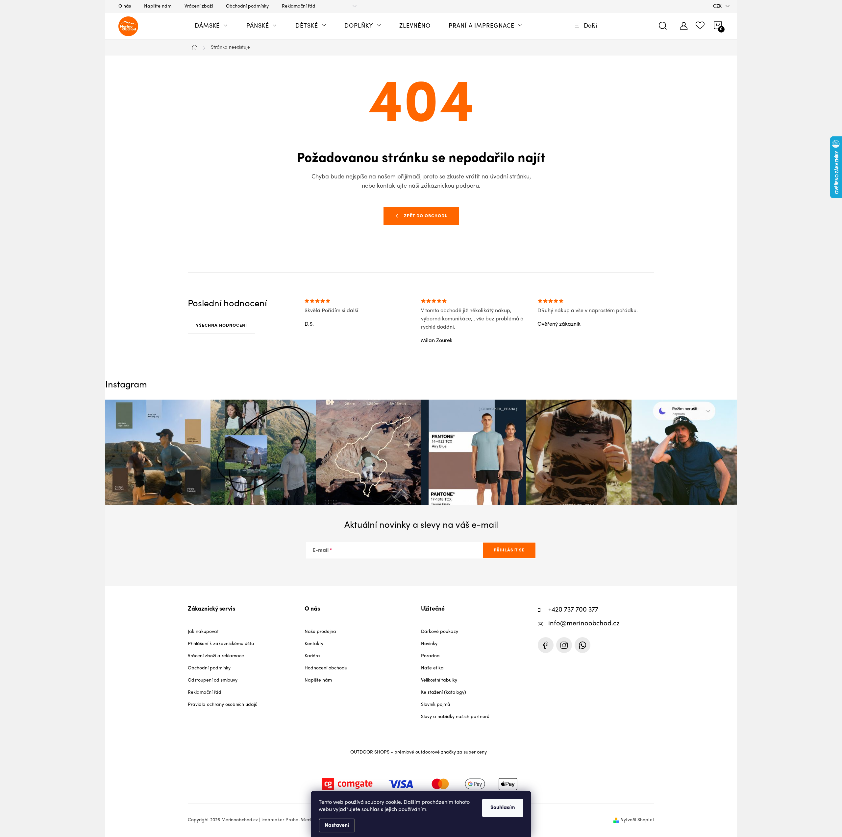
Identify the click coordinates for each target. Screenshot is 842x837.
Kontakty (314, 644)
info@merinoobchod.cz (584, 624)
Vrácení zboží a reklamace (216, 656)
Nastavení (337, 825)
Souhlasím (502, 807)
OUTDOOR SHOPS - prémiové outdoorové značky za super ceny (418, 752)
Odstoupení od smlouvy (212, 680)
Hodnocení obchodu (326, 668)
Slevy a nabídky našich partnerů (455, 717)
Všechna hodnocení (221, 325)
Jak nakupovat (203, 632)
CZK (717, 6)
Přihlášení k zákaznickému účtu (221, 644)
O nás (124, 6)
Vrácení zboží (199, 6)
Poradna (430, 656)
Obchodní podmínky (247, 6)
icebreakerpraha (564, 645)
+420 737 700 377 (573, 610)
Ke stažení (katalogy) (443, 692)
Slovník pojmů (435, 705)
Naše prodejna (320, 632)
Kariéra (312, 656)
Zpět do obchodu (426, 216)
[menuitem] (211, 26)
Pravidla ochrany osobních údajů (223, 705)
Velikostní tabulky (439, 680)
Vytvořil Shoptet (637, 820)
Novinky (429, 644)
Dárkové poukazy (439, 632)
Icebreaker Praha (546, 645)
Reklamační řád (298, 6)
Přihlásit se (509, 550)
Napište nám (157, 6)
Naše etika (432, 668)
